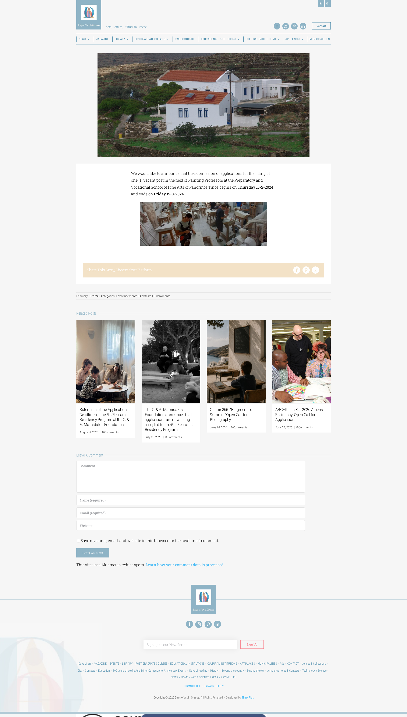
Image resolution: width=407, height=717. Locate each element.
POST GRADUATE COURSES (151, 663)
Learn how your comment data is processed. (185, 564)
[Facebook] (296, 270)
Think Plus (248, 697)
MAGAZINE (100, 663)
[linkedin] (303, 26)
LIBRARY (127, 663)
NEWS (174, 677)
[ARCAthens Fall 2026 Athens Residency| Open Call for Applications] (301, 322)
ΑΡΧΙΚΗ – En (228, 677)
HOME (184, 677)
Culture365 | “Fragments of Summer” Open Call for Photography (231, 414)
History (214, 670)
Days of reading (198, 670)
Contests (90, 670)
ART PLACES (247, 663)
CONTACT (293, 663)
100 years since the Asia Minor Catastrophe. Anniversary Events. (149, 670)
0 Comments (162, 296)
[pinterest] (294, 26)
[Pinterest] (306, 270)
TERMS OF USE (192, 686)
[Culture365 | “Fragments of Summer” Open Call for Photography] (236, 322)
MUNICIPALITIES (267, 663)
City (80, 670)
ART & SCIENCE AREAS (204, 677)
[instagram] (285, 26)
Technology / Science (314, 670)
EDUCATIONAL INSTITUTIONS (187, 663)
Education (104, 670)
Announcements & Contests (133, 296)
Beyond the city (255, 670)
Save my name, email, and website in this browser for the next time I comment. (150, 540)
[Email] (315, 270)
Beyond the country (233, 670)
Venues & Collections (314, 663)
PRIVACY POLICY (214, 686)
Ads (282, 663)
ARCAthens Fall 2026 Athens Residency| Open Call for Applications (299, 414)
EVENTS (114, 663)
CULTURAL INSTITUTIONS (222, 663)
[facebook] (277, 26)
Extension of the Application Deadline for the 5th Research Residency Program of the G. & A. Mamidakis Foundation (104, 417)
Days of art (84, 663)
